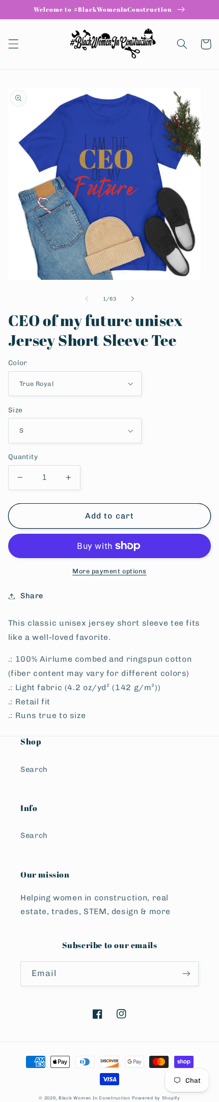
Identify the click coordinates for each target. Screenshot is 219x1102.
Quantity (23, 456)
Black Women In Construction (94, 1097)
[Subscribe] (186, 973)
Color (18, 363)
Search (34, 769)
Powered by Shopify (156, 1097)
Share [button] (31, 595)
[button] (13, 44)
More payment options (109, 571)
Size (15, 410)
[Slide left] (86, 299)
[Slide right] (132, 299)
